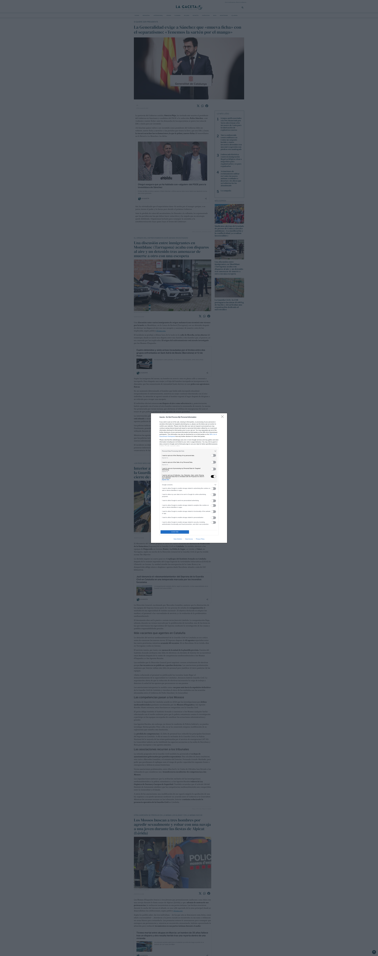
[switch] (213, 455)
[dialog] (189, 478)
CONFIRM (174, 532)
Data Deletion (178, 539)
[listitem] (189, 451)
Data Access (189, 539)
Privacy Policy (200, 539)
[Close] (223, 417)
